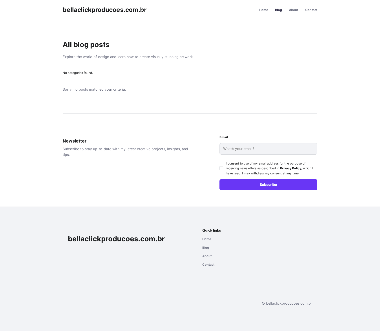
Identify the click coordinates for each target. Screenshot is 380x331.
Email (223, 137)
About (293, 10)
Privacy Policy (290, 168)
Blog (278, 10)
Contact (311, 10)
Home (263, 10)
